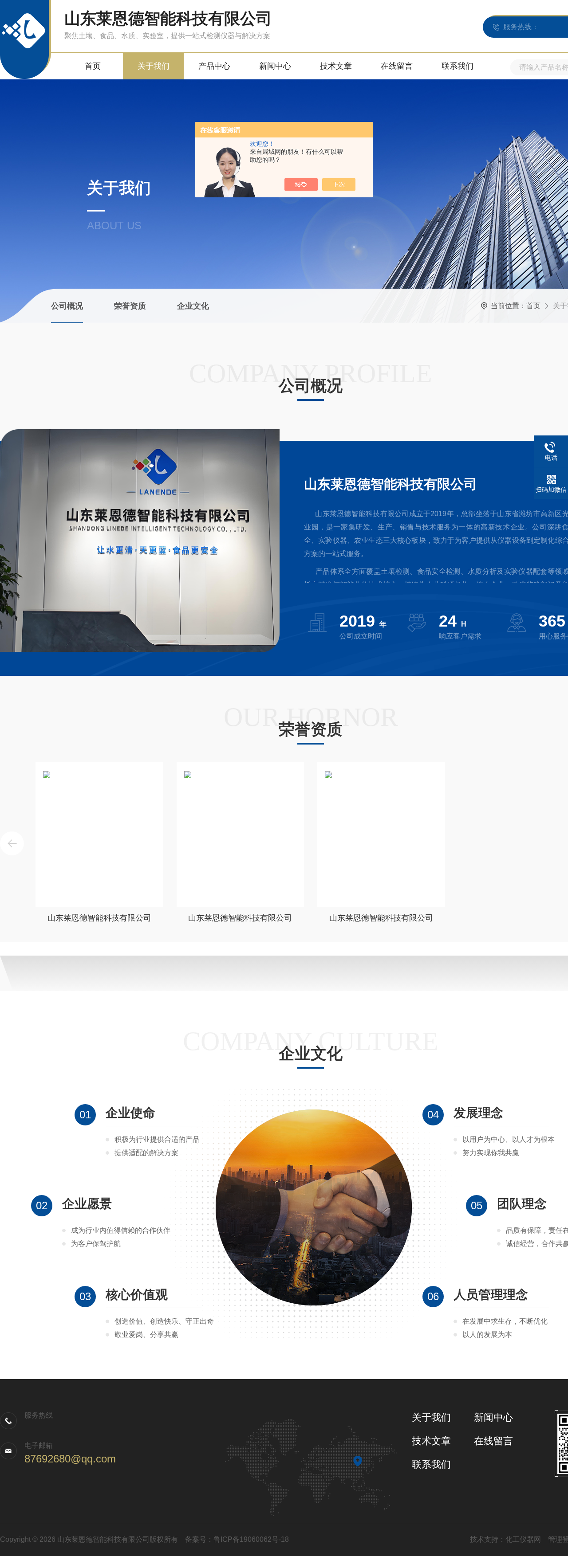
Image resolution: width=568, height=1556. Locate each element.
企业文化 (193, 306)
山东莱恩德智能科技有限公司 (99, 917)
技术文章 (336, 66)
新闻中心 (275, 66)
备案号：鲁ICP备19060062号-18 (237, 1539)
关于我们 (154, 66)
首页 (93, 66)
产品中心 (214, 66)
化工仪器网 (523, 1539)
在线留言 (397, 66)
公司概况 (67, 306)
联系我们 (457, 66)
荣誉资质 (130, 306)
